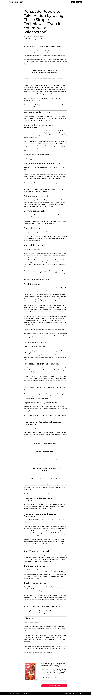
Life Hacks (40, 36)
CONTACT (79, 2)
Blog (70, 693)
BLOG (73, 2)
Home (66, 693)
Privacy (74, 693)
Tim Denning (28, 36)
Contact (80, 693)
